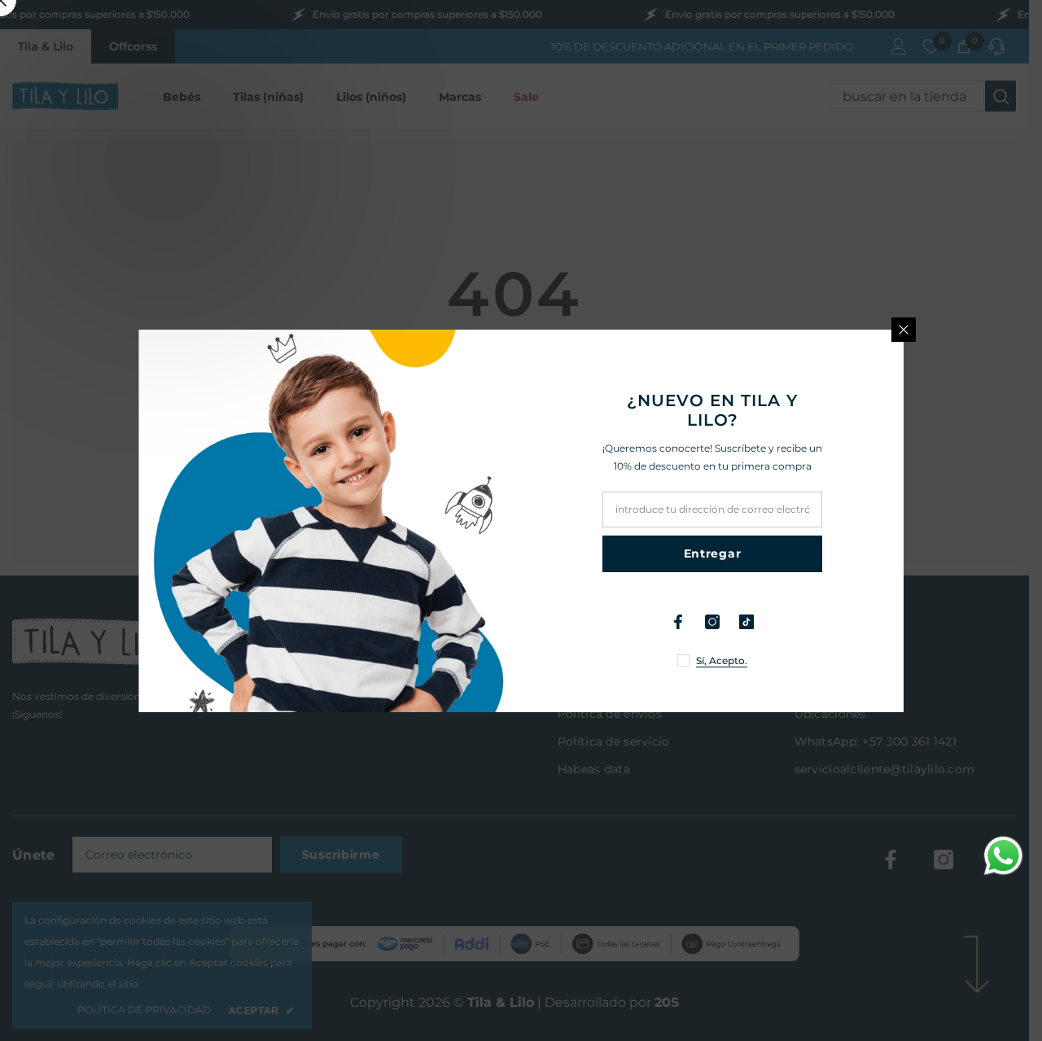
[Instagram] (712, 622)
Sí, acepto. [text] (721, 660)
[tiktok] (746, 622)
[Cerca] (903, 329)
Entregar (713, 553)
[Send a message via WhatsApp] (1003, 855)
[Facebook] (678, 622)
